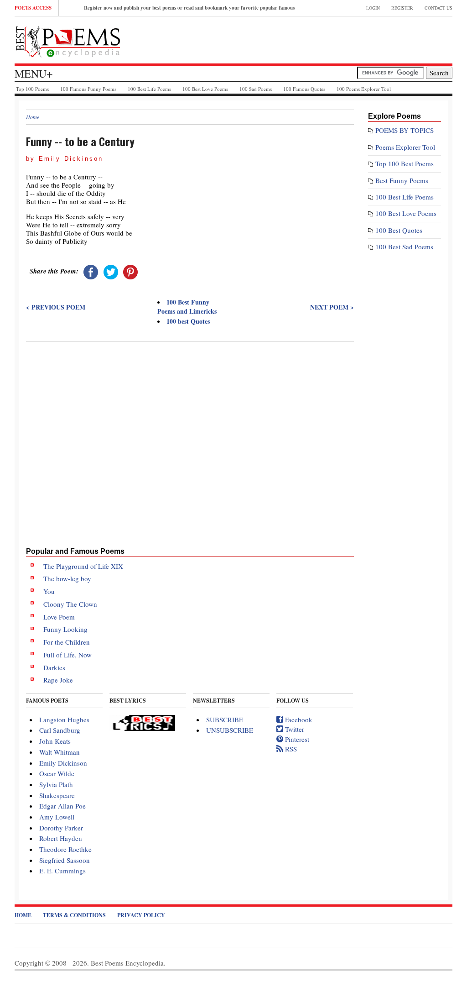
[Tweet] (111, 270)
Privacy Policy (141, 915)
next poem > (332, 307)
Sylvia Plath (56, 784)
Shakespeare (57, 795)
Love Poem (59, 616)
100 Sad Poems (255, 88)
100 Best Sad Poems (404, 246)
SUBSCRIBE (224, 719)
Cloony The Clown (70, 604)
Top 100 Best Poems (404, 163)
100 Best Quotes (398, 230)
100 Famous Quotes (304, 88)
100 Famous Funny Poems (88, 88)
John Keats (55, 741)
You (49, 591)
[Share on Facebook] (90, 270)
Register (402, 8)
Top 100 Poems (32, 88)
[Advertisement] (190, 411)
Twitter (293, 729)
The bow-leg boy (67, 578)
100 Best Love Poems (205, 88)
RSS (290, 748)
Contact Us (438, 8)
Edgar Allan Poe (62, 805)
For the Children (66, 641)
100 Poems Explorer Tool (364, 88)
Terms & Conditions (74, 915)
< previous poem (55, 307)
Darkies (54, 667)
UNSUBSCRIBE (229, 730)
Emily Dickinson (63, 762)
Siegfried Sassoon (64, 860)
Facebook (297, 719)
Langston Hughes (64, 719)
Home (32, 117)
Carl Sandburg (59, 730)
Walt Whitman (59, 751)
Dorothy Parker (61, 827)
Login (373, 8)
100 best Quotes (188, 321)
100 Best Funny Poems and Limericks (187, 306)
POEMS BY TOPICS (404, 130)
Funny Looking (65, 629)
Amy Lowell (56, 816)
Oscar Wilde (56, 773)
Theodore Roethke (65, 849)
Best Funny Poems (401, 180)
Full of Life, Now (67, 654)
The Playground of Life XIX (83, 566)
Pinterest (296, 739)
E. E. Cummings (62, 870)
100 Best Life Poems (149, 88)
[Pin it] (130, 270)
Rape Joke (58, 679)
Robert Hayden (60, 838)
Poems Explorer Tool (405, 147)
